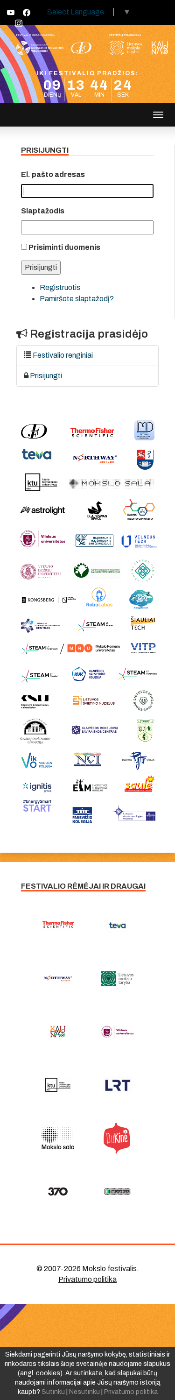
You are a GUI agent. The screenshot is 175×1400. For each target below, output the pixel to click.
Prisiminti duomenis (64, 247)
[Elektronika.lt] (117, 1191)
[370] (57, 1191)
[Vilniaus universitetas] (117, 1031)
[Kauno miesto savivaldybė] (57, 1031)
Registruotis (60, 287)
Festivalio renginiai (63, 355)
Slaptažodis (42, 211)
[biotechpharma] (57, 978)
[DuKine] (117, 1138)
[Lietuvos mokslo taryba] (117, 978)
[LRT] (117, 1085)
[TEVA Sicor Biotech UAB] (117, 925)
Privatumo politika (87, 1279)
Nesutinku (84, 1391)
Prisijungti (46, 376)
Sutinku (53, 1391)
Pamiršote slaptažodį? (77, 299)
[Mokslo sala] (57, 1138)
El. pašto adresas (53, 174)
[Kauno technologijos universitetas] (57, 1085)
